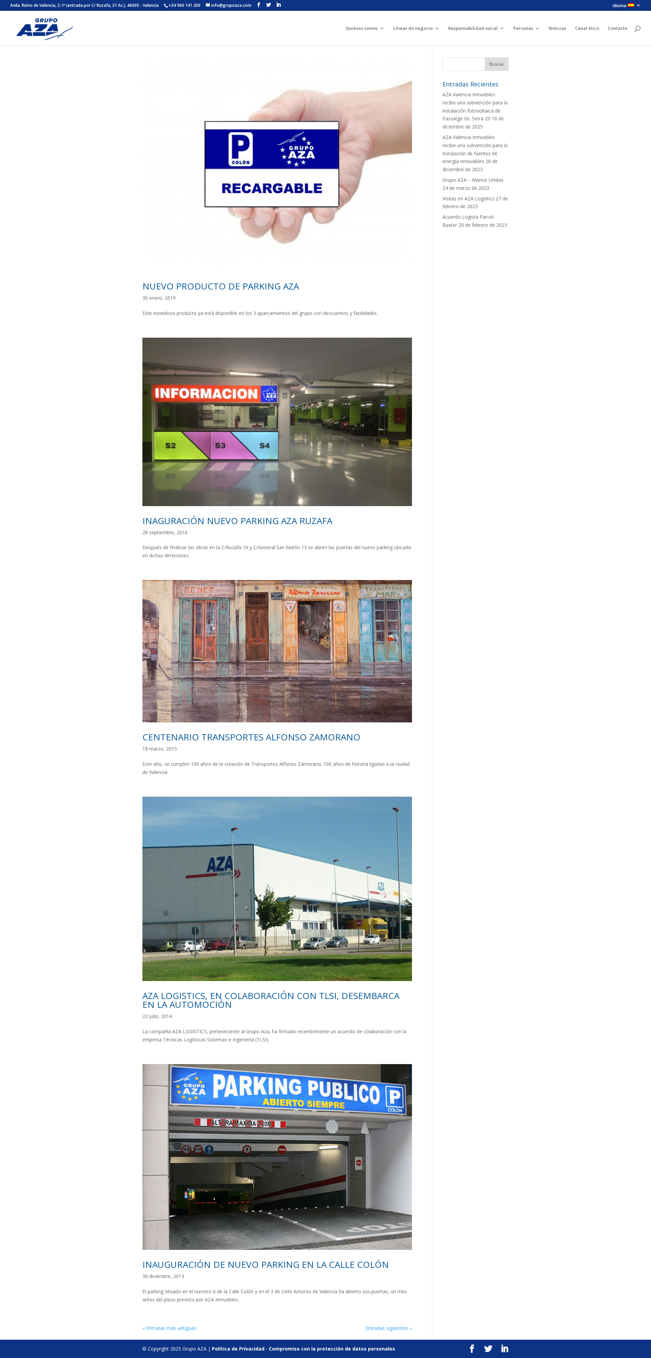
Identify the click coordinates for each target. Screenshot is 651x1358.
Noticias (557, 28)
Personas (523, 28)
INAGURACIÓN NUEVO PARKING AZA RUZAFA (237, 521)
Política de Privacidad (238, 1348)
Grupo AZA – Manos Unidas (473, 180)
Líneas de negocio (413, 28)
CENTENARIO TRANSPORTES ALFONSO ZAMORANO (251, 737)
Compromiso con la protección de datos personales (332, 1348)
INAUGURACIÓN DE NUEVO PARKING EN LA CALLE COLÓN (265, 1264)
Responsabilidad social (473, 28)
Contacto (617, 28)
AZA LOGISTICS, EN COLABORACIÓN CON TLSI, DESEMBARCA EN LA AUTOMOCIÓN (270, 1000)
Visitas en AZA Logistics (468, 198)
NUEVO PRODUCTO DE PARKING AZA (220, 286)
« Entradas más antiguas (169, 1328)
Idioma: (620, 5)
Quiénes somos (362, 28)
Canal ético (587, 28)
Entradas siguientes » (389, 1328)
